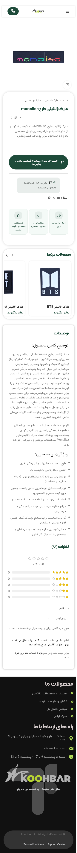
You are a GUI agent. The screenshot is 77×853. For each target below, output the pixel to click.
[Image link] (38, 776)
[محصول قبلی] (20, 117)
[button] (12, 255)
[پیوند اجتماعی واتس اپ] (54, 197)
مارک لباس (51, 100)
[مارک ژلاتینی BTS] (50, 282)
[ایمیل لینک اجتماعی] (58, 197)
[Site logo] (38, 12)
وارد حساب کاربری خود (28, 653)
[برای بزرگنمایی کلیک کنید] (67, 85)
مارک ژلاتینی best (12, 307)
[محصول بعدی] (11, 117)
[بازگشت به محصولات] (15, 117)
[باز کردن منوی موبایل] (67, 11)
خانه (65, 100)
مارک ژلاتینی (33, 100)
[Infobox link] (38, 693)
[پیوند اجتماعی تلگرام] (49, 197)
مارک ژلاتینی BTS (58, 307)
